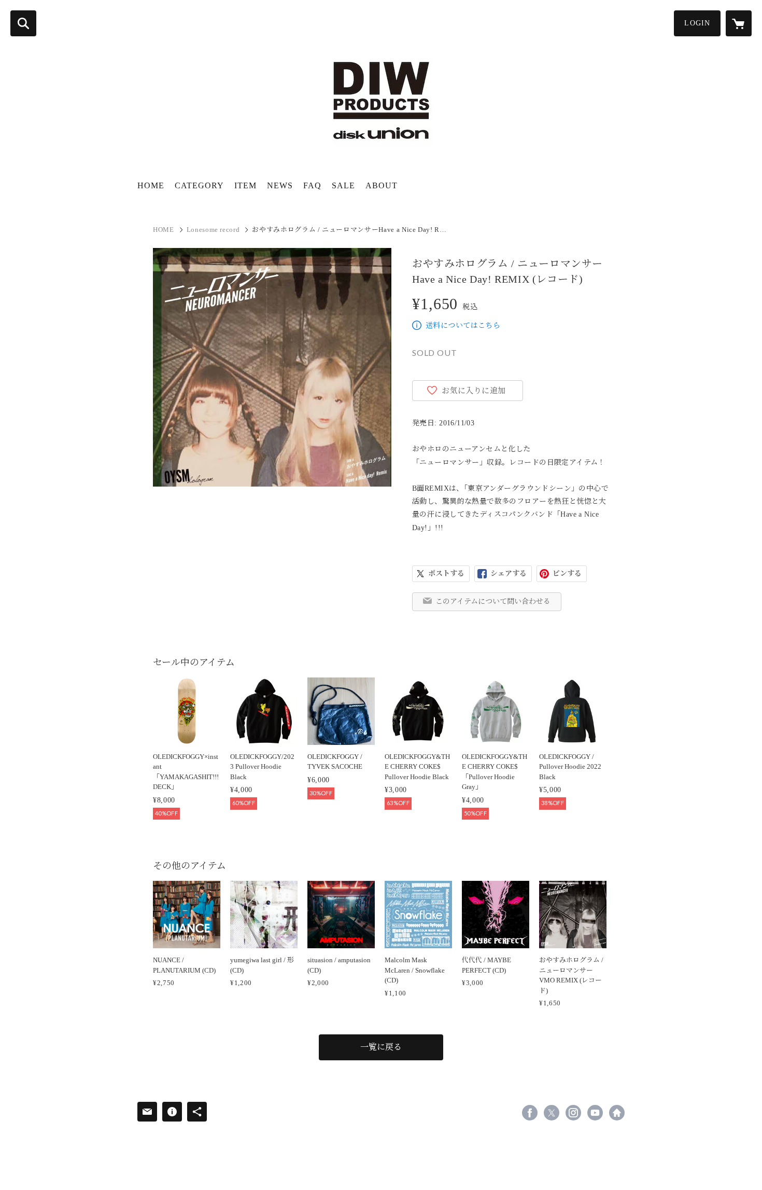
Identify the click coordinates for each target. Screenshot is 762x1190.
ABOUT (381, 185)
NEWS (280, 185)
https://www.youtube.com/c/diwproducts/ (595, 1112)
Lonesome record (213, 229)
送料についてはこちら (463, 325)
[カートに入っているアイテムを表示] (739, 23)
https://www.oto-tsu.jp (617, 1112)
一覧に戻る (381, 1047)
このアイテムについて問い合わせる (493, 601)
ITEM (245, 185)
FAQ (312, 185)
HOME (150, 185)
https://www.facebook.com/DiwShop (530, 1112)
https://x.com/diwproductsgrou (551, 1112)
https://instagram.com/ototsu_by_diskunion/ (573, 1112)
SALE (343, 185)
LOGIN (697, 23)
